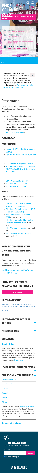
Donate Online (8, 344)
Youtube (4, 397)
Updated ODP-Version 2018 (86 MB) (21, 154)
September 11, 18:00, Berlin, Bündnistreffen (16, 304)
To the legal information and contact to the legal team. (18, 86)
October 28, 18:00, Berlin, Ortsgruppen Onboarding (19, 306)
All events (5, 310)
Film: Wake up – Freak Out (16, 228)
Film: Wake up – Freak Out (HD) (18, 233)
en (32, 2)
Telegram (5, 402)
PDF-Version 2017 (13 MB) (17, 183)
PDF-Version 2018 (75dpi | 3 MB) (19, 163)
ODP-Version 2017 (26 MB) (17, 181)
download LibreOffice (15, 132)
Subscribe (30, 453)
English (16, 457)
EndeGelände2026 (10, 10)
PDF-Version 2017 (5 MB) (16, 186)
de (28, 2)
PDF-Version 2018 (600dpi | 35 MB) (20, 166)
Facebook (5, 393)
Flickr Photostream (8, 384)
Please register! (17, 292)
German (8, 457)
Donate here (18, 360)
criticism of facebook (27, 406)
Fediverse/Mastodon (9, 379)
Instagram (5, 388)
